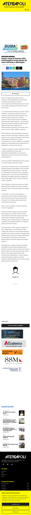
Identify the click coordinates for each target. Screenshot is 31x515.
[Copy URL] (20, 68)
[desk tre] (15, 271)
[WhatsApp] (14, 68)
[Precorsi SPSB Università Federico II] (22, 437)
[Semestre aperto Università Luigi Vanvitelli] (22, 445)
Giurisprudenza (5, 56)
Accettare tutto (15, 504)
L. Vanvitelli (11, 56)
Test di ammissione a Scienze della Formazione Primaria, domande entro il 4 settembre (10, 421)
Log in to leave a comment (15, 325)
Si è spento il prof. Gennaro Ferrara (9, 412)
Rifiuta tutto (15, 512)
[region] (15, 503)
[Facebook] (7, 68)
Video (4, 435)
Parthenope (6, 410)
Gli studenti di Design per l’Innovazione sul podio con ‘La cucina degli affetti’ (10, 429)
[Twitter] (10, 68)
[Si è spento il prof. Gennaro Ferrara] (22, 413)
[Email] (17, 68)
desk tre (15, 277)
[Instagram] (7, 464)
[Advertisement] (15, 28)
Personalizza (15, 508)
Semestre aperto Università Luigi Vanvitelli (10, 444)
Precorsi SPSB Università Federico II (8, 437)
